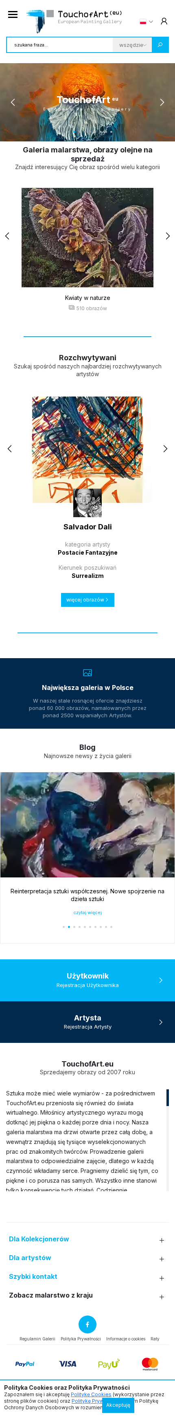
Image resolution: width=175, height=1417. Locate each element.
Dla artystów (30, 1258)
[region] (87, 1140)
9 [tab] (106, 132)
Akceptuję (118, 1405)
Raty (155, 1338)
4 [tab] (80, 132)
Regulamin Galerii (37, 1338)
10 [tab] (111, 132)
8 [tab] (101, 132)
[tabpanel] (87, 102)
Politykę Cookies (91, 1394)
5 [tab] (85, 132)
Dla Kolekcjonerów (39, 1239)
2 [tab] (69, 132)
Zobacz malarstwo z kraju (51, 1295)
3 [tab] (74, 132)
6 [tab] (90, 132)
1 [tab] (64, 132)
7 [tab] (95, 132)
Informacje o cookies (125, 1338)
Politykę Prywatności (96, 1401)
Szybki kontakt (33, 1276)
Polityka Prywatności (81, 1338)
